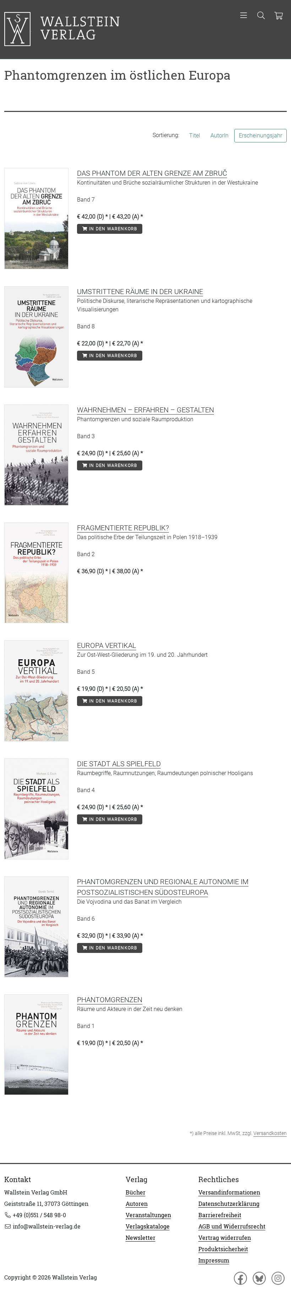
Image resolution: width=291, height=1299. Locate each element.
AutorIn (219, 135)
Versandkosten (270, 1133)
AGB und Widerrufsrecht (231, 1226)
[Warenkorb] (278, 16)
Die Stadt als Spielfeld (119, 763)
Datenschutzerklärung (228, 1204)
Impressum (213, 1260)
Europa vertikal (106, 645)
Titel (194, 135)
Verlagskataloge (148, 1226)
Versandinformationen (229, 1192)
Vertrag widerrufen (224, 1238)
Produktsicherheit (223, 1249)
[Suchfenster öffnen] (261, 16)
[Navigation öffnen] (244, 16)
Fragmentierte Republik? (123, 528)
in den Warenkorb (112, 228)
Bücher (136, 1192)
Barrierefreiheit (219, 1215)
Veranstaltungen (148, 1215)
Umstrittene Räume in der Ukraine (140, 291)
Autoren (137, 1204)
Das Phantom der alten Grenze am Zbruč (152, 173)
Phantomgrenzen (109, 999)
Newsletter (140, 1238)
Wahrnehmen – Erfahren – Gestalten (145, 410)
